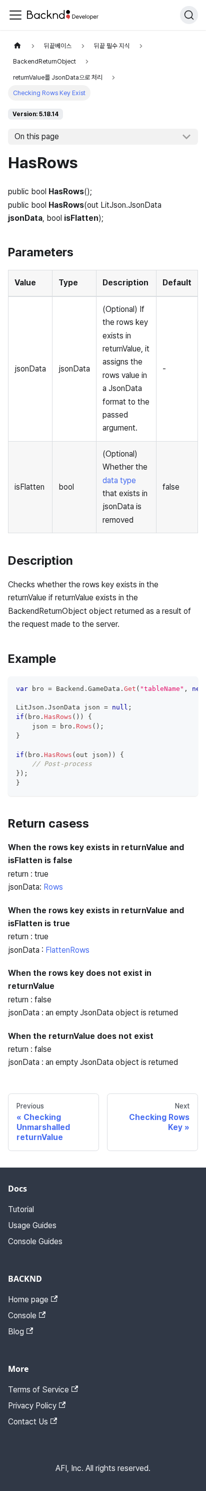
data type (119, 480)
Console (22, 1315)
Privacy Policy (32, 1405)
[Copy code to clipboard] (186, 688)
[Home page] (17, 46)
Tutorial (21, 1209)
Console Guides (35, 1241)
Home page (28, 1299)
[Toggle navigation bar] (15, 15)
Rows (53, 887)
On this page (36, 136)
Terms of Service (38, 1389)
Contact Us (28, 1421)
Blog (16, 1331)
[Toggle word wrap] (167, 688)
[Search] (189, 15)
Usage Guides (32, 1225)
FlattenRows (68, 950)
